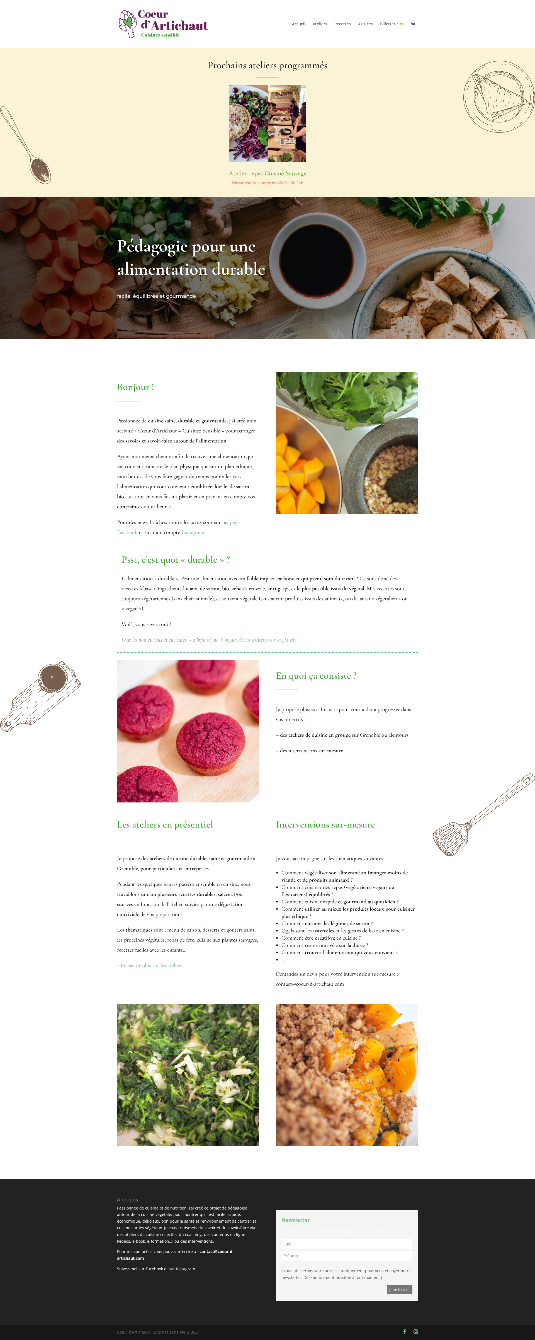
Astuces (365, 24)
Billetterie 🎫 (392, 24)
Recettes (342, 24)
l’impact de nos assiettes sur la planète (257, 640)
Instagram (192, 532)
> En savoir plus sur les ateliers (150, 965)
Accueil (298, 24)
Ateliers (320, 24)
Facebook (154, 1268)
